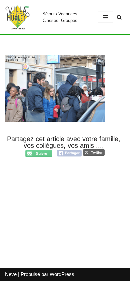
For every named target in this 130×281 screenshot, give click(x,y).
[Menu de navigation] (105, 17)
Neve (11, 274)
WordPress (62, 274)
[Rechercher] (119, 17)
